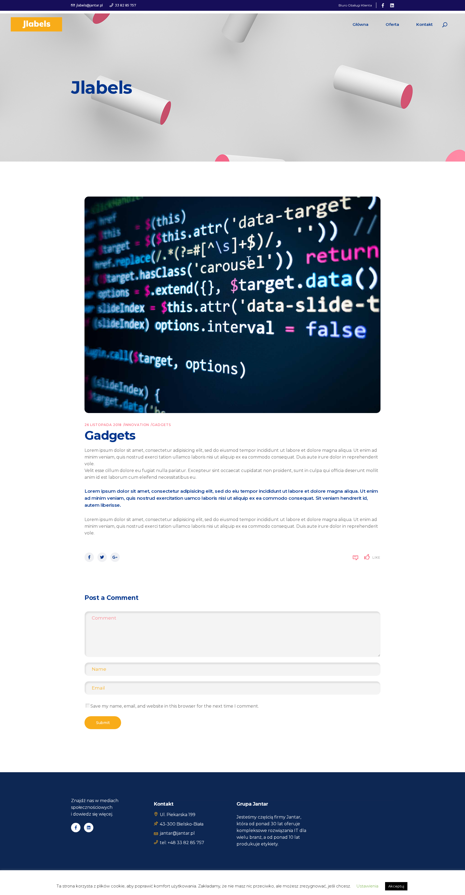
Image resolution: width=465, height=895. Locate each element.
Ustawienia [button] (367, 886)
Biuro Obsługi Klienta (355, 5)
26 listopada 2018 (103, 425)
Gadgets (161, 425)
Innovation (137, 425)
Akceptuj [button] (396, 886)
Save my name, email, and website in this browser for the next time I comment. (174, 706)
